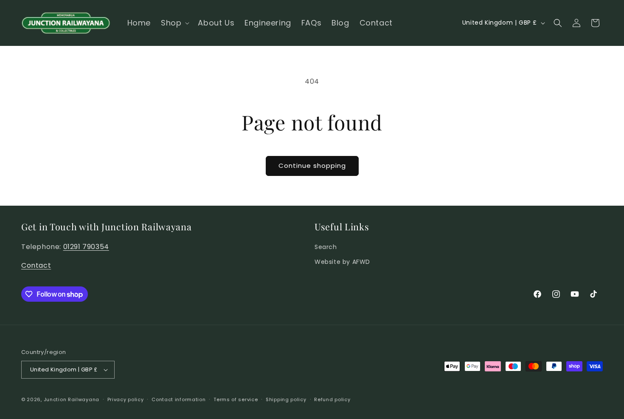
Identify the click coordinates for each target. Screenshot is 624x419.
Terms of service (236, 399)
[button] (174, 23)
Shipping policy (286, 399)
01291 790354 (86, 247)
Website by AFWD (342, 262)
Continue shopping (312, 165)
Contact (36, 265)
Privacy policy (125, 399)
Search (326, 247)
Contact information (178, 399)
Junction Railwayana (71, 399)
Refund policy (332, 399)
